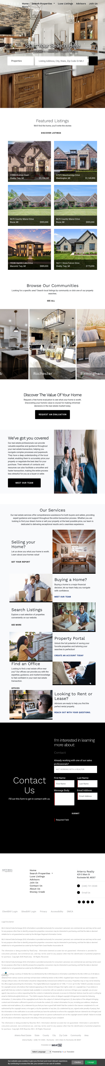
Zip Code (63, 1035)
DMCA (70, 911)
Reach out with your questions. (72, 712)
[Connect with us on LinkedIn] (92, 902)
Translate (70, 1052)
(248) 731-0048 (89, 886)
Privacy (43, 911)
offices (15, 688)
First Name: (60, 778)
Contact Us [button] (36, 885)
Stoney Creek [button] (37, 891)
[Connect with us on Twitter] (79, 902)
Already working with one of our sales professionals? (73, 762)
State (37, 1035)
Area (86, 1035)
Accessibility (57, 911)
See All (51, 301)
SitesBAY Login (28, 911)
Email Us (86, 892)
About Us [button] (35, 888)
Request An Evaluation (52, 414)
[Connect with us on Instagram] (88, 902)
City (54, 1035)
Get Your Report (21, 562)
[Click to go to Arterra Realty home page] (12, 5)
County (46, 1035)
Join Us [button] (93, 3)
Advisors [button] (81, 3)
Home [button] (25, 3)
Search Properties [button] (42, 3)
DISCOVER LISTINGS (51, 133)
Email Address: (84, 790)
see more (16, 625)
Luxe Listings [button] (65, 3)
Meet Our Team (24, 483)
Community (76, 1035)
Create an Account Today (69, 655)
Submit (76, 813)
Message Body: (62, 790)
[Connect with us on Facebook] (83, 902)
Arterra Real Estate (23, 1035)
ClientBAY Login (10, 911)
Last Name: (83, 778)
